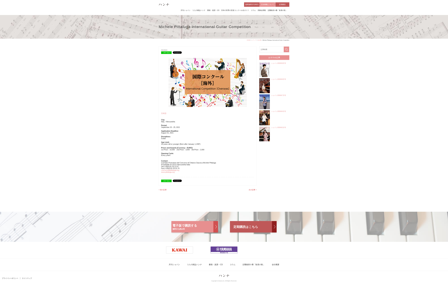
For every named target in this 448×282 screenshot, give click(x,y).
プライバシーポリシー (10, 278)
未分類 (259, 40)
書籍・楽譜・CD (213, 10)
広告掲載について (267, 4)
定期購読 (282, 4)
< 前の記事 (163, 190)
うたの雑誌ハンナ (198, 10)
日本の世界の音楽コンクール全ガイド (235, 10)
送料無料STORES (251, 4)
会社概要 (275, 265)
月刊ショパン (185, 10)
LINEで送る (166, 52)
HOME (248, 40)
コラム (253, 10)
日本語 (163, 113)
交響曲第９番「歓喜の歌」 (277, 10)
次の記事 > (253, 190)
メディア (254, 40)
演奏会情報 (262, 10)
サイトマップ (27, 278)
